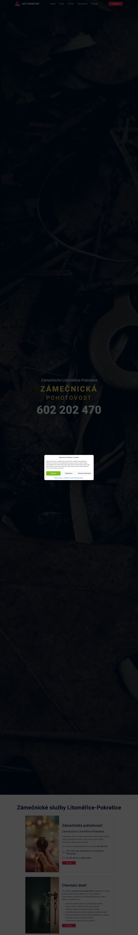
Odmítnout (68, 473)
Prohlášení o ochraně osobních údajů (73, 477)
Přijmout (53, 473)
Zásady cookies (58, 477)
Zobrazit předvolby (84, 473)
